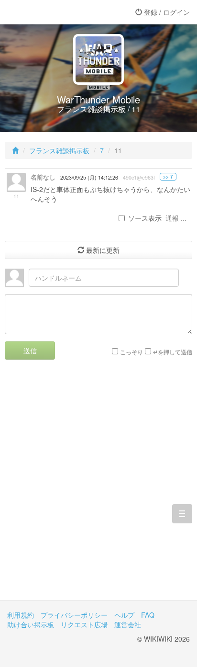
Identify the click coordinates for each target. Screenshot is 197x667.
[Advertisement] (98, 487)
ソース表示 (145, 218)
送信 (30, 350)
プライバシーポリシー (74, 615)
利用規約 (20, 615)
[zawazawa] (45, 12)
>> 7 (168, 176)
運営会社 (127, 624)
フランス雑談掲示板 (59, 150)
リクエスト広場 (84, 624)
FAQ (147, 615)
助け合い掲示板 (30, 624)
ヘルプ (124, 615)
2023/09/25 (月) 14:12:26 (89, 177)
